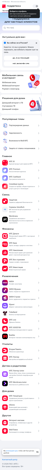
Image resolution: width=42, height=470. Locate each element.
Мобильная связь (9, 82)
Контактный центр (9, 460)
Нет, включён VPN (21, 64)
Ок (37, 452)
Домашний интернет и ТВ (12, 103)
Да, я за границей (21, 58)
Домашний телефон (10, 109)
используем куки (12, 451)
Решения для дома (13, 98)
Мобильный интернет (11, 86)
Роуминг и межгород (10, 89)
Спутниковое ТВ (8, 106)
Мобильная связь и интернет (12, 76)
